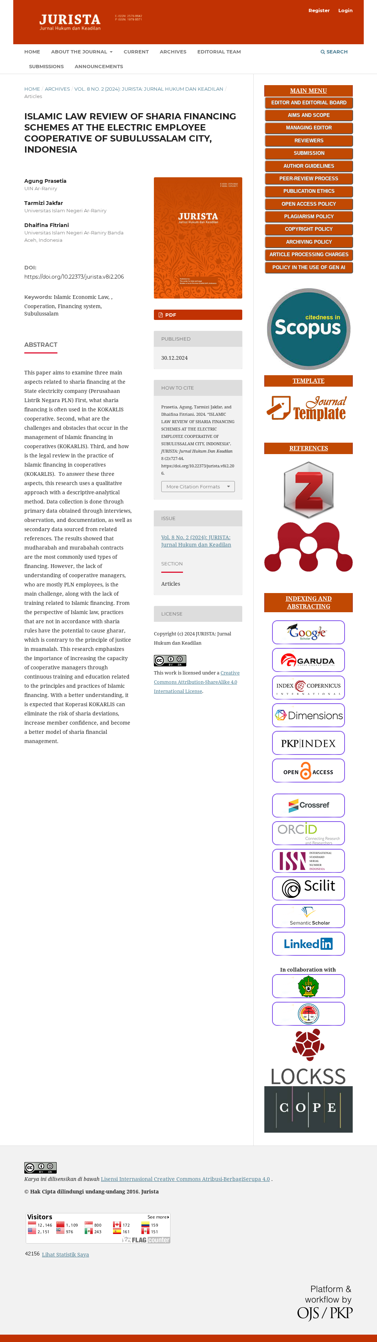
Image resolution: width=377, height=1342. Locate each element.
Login (345, 10)
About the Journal (80, 52)
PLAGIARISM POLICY (309, 216)
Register (319, 10)
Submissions (46, 66)
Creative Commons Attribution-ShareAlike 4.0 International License (197, 681)
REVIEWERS (309, 140)
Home (32, 52)
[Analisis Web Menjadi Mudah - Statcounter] (32, 1254)
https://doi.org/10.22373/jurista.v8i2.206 (74, 276)
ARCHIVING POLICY (309, 242)
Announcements (99, 66)
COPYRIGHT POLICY (309, 229)
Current (136, 52)
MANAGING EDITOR (309, 127)
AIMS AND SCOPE (309, 115)
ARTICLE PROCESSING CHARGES (309, 254)
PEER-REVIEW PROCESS (308, 178)
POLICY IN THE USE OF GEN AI (308, 267)
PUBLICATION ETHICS (309, 191)
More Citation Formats (193, 486)
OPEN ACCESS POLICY (309, 204)
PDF (170, 315)
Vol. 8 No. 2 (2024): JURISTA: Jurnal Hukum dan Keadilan (148, 89)
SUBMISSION (309, 153)
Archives (173, 52)
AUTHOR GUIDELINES (308, 166)
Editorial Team (219, 52)
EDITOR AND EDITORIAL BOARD (308, 102)
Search (336, 52)
